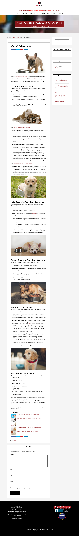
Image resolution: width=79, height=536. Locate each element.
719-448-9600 (56, 10)
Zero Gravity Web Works (42, 530)
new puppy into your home (21, 76)
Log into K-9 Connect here (39, 8)
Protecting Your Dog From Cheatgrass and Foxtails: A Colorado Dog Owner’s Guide (61, 86)
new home (26, 94)
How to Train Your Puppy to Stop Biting (22, 127)
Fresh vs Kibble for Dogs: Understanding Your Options (27, 431)
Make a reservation (24, 10)
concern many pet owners (34, 78)
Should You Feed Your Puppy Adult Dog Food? (23, 163)
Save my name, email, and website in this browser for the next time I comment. (25, 488)
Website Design (35, 530)
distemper (34, 213)
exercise (29, 323)
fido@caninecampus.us (18, 518)
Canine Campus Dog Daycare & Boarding (39, 23)
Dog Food (14, 440)
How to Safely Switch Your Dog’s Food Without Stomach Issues (29, 418)
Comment (12, 454)
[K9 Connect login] (39, 4)
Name (11, 469)
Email (11, 475)
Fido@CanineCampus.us (59, 67)
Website (11, 481)
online (45, 10)
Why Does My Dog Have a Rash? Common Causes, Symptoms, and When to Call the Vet (61, 81)
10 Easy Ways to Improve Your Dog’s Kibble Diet (26, 423)
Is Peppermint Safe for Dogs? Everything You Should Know (28, 414)
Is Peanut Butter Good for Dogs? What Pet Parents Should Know (29, 427)
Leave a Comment (24, 40)
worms (36, 209)
